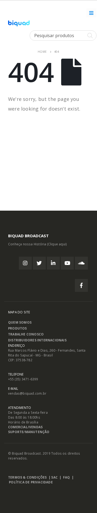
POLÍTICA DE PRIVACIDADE (31, 482)
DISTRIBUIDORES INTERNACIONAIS (37, 340)
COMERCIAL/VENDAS (25, 427)
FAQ (66, 477)
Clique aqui (57, 244)
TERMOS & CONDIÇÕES (27, 477)
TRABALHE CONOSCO (26, 334)
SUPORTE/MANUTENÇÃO (29, 432)
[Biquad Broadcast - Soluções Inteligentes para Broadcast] (19, 23)
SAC (54, 477)
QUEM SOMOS (20, 322)
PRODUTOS (17, 328)
